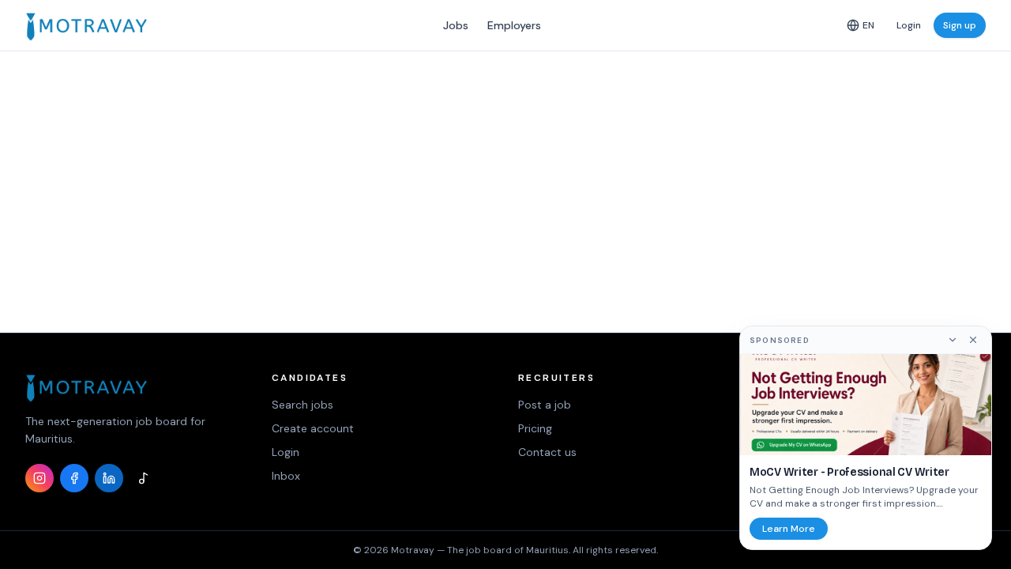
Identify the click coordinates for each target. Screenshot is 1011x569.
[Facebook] (74, 478)
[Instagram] (39, 478)
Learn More (788, 528)
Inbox (286, 476)
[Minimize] (952, 340)
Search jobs (302, 405)
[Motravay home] (86, 25)
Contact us (547, 452)
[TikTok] (144, 478)
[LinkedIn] (109, 478)
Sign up (959, 25)
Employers (514, 25)
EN (868, 25)
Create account (313, 428)
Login (908, 25)
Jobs (455, 25)
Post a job (544, 405)
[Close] (973, 340)
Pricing (535, 428)
